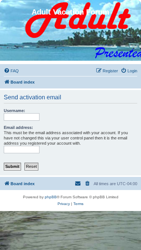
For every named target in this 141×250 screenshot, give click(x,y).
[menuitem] (11, 70)
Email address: (18, 127)
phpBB (51, 197)
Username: (14, 110)
